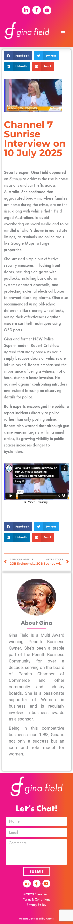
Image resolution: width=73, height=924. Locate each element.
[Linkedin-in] (27, 883)
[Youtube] (46, 883)
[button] (63, 32)
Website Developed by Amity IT (36, 918)
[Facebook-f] (36, 883)
